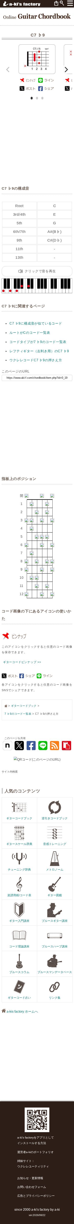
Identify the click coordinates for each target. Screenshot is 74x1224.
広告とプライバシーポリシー (36, 1195)
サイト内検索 (10, 771)
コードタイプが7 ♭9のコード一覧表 (37, 342)
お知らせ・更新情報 (30, 1178)
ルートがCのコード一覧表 (29, 332)
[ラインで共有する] (46, 80)
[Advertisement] (37, 138)
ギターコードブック (24, 705)
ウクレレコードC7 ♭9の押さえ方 (35, 360)
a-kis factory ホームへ (22, 1011)
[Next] (65, 69)
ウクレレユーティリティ (33, 1166)
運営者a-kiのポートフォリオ (35, 1152)
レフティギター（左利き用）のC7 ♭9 (39, 351)
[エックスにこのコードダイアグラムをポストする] (27, 88)
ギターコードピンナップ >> (22, 662)
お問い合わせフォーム (31, 1187)
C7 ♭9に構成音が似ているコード (35, 323)
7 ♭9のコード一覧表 (18, 713)
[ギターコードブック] (37, 16)
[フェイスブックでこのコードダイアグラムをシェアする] (46, 88)
